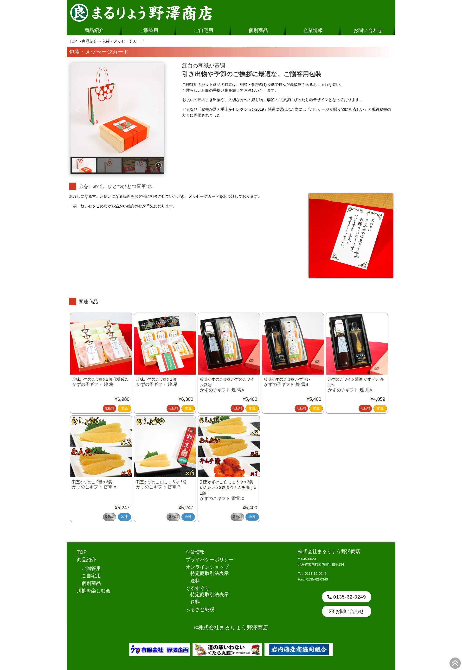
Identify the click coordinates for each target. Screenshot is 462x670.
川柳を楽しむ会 (93, 590)
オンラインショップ (207, 567)
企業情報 (313, 30)
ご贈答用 (148, 30)
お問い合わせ (367, 30)
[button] (78, 110)
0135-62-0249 (349, 597)
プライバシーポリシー (210, 559)
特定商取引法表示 (209, 573)
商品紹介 (94, 30)
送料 (195, 580)
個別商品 (258, 30)
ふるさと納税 (200, 609)
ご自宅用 (203, 30)
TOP (73, 41)
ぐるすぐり (198, 588)
